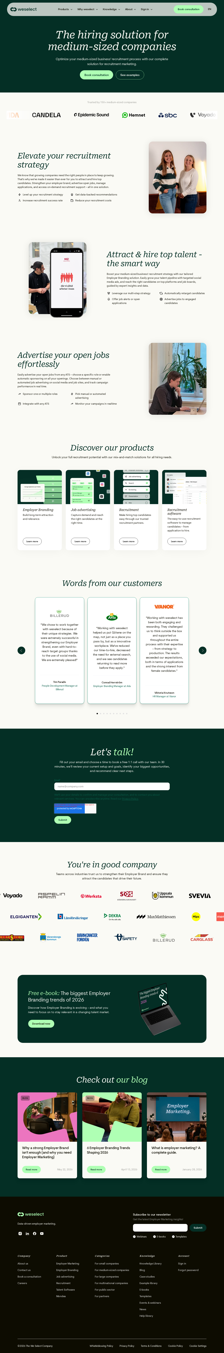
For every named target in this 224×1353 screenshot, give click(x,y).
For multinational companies (111, 1283)
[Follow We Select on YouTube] (41, 1233)
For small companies (107, 1263)
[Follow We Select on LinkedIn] (27, 1233)
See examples (129, 75)
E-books (144, 1289)
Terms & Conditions (151, 1346)
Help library (146, 1316)
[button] (65, 9)
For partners (102, 1296)
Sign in (182, 1263)
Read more (31, 1169)
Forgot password (188, 1270)
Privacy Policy (127, 1346)
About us (23, 1263)
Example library (148, 1283)
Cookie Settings (197, 1346)
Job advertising (65, 1276)
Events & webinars (150, 1302)
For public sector (105, 1289)
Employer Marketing (67, 1263)
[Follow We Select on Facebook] (34, 1233)
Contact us (24, 1270)
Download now (41, 1023)
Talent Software (65, 1289)
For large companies (107, 1276)
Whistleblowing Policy (101, 1346)
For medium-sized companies (112, 1270)
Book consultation (188, 9)
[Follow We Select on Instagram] (20, 1233)
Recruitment (63, 1283)
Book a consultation (29, 1276)
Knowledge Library (151, 1263)
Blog (142, 1270)
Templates (146, 1296)
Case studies (147, 1276)
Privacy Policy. (130, 798)
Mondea (61, 1296)
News (143, 1309)
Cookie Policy (175, 1346)
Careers (22, 1283)
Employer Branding (67, 1270)
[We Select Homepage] (23, 9)
